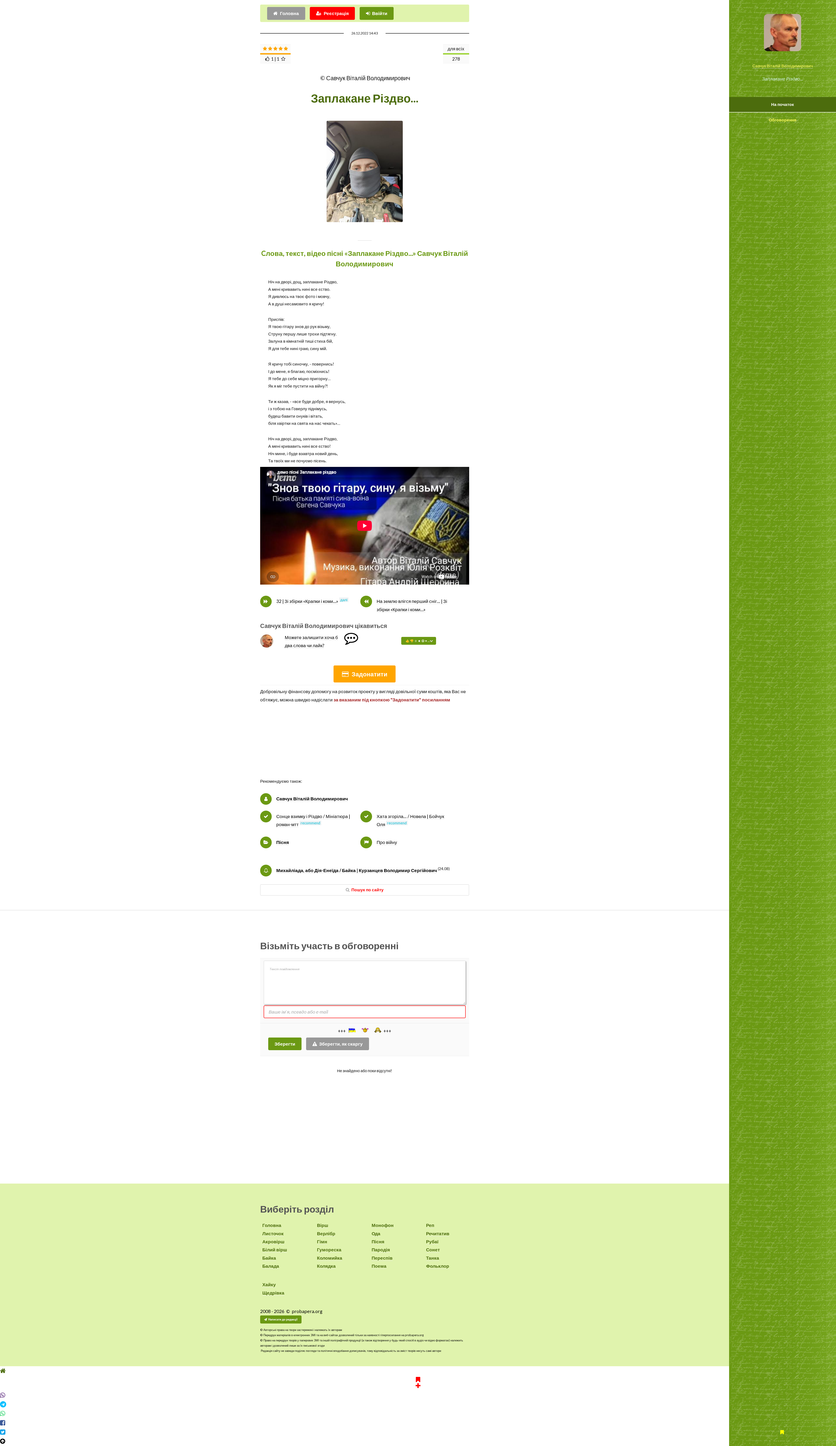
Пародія (381, 1249)
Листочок (273, 1233)
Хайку (269, 1284)
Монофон (383, 1225)
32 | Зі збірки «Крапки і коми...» (307, 601)
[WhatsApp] (418, 1421)
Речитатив (437, 1233)
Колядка (326, 1266)
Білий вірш (274, 1249)
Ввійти (379, 13)
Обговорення (782, 119)
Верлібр (326, 1233)
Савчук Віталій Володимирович (782, 65)
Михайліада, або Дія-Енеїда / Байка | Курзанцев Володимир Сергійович (356, 870)
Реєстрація (336, 13)
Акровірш (273, 1241)
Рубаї (432, 1241)
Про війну (387, 842)
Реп (430, 1225)
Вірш (322, 1225)
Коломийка (329, 1258)
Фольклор (437, 1266)
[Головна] (418, 1378)
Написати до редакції (283, 1319)
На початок (782, 104)
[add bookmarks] (418, 1390)
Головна (289, 13)
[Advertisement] (364, 747)
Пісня (282, 842)
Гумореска (329, 1249)
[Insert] (352, 1030)
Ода (376, 1233)
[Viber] (418, 1403)
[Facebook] (418, 1431)
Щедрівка (273, 1293)
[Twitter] (418, 1440)
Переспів (382, 1258)
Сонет (433, 1249)
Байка (269, 1258)
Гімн (322, 1241)
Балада (270, 1266)
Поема (379, 1266)
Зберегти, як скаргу (341, 1044)
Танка (432, 1258)
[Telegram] (418, 1412)
